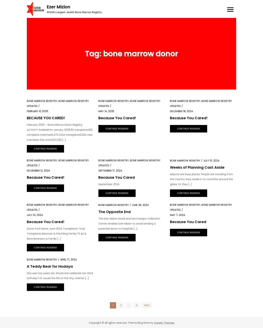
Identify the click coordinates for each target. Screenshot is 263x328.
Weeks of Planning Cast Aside (197, 167)
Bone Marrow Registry (42, 101)
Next (147, 305)
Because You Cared (116, 177)
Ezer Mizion (58, 7)
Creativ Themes (164, 323)
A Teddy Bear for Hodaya (50, 266)
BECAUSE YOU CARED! (46, 117)
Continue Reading (45, 148)
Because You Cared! (117, 117)
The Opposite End (114, 211)
